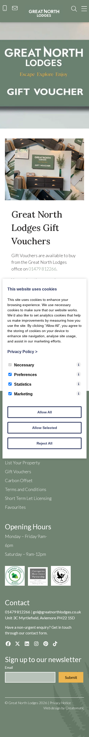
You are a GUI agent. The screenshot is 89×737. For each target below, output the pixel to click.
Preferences (25, 374)
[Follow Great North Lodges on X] (17, 644)
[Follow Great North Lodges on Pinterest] (46, 644)
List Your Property (22, 462)
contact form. (36, 633)
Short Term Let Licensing (28, 498)
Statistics (22, 384)
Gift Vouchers (18, 471)
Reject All (44, 443)
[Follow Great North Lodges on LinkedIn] (27, 644)
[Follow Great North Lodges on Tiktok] (55, 644)
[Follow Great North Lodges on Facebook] (8, 644)
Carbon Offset (19, 480)
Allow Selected (44, 427)
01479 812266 (42, 268)
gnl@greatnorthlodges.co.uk (57, 611)
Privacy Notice (60, 703)
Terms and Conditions (25, 489)
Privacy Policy (22, 351)
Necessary (24, 365)
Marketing (23, 394)
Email (9, 667)
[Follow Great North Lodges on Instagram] (36, 644)
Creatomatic (75, 708)
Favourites (15, 507)
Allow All (44, 412)
